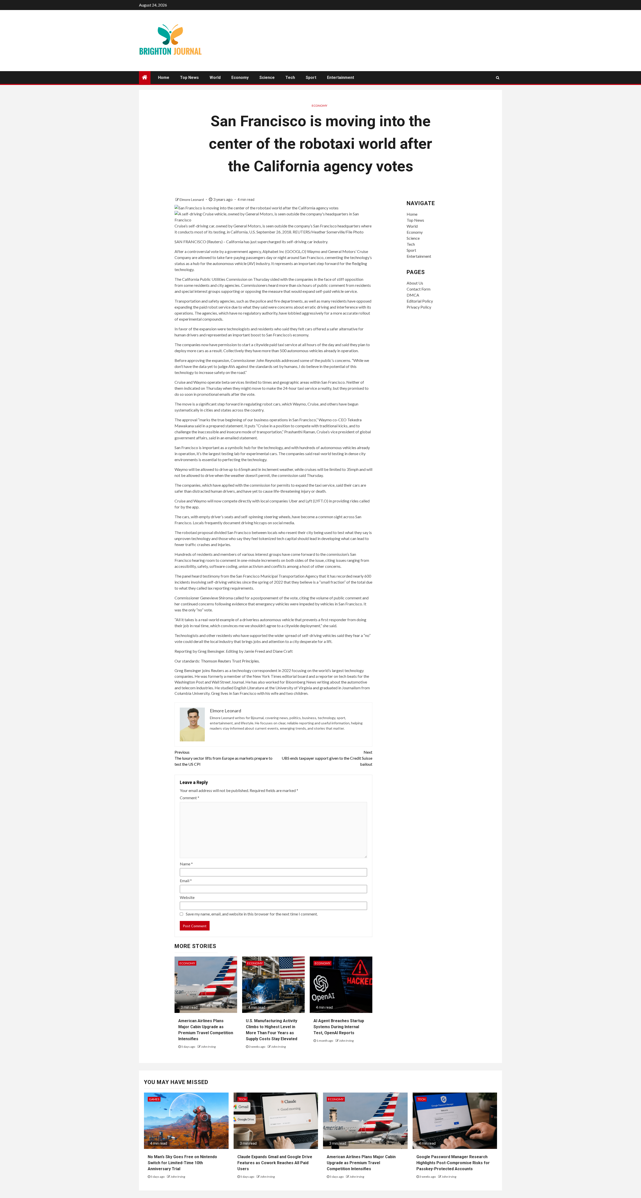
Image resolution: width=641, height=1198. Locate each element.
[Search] (498, 77)
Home (163, 77)
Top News (189, 77)
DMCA (413, 295)
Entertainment (340, 77)
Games (154, 1099)
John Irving (208, 1046)
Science (267, 77)
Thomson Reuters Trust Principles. (230, 660)
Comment (189, 797)
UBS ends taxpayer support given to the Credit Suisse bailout (327, 758)
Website (187, 897)
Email (186, 880)
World (215, 77)
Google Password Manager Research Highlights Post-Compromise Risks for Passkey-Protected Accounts (453, 1162)
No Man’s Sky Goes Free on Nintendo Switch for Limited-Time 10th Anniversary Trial (182, 1162)
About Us (415, 283)
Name (186, 863)
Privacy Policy (419, 307)
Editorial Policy (420, 301)
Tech (290, 77)
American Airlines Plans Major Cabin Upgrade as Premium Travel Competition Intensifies (361, 1162)
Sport (311, 77)
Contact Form (418, 289)
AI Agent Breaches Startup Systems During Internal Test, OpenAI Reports (338, 1026)
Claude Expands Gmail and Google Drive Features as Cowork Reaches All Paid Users (274, 1162)
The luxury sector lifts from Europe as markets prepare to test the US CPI (223, 758)
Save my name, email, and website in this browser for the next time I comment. (252, 913)
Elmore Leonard (192, 199)
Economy (240, 77)
